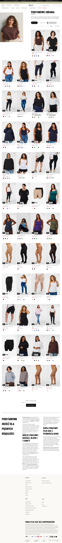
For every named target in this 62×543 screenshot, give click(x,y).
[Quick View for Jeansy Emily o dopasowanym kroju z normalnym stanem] (29, 296)
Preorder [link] (39, 7)
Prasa (43, 504)
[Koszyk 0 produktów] (59, 5)
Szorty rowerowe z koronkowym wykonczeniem (37, 174)
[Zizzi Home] (31, 5)
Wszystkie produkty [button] (5, 7)
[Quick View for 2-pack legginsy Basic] (14, 296)
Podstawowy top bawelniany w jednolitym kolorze (37, 52)
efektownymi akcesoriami (32, 464)
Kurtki (26, 484)
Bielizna (26, 493)
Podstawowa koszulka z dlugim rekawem (7, 387)
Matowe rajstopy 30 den (49, 387)
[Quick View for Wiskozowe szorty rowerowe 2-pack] (44, 205)
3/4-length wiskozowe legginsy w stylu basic (37, 82)
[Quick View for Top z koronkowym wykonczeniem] (44, 144)
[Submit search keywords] (41, 5)
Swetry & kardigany (28, 488)
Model (51, 25)
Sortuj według (57, 25)
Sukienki (26, 490)
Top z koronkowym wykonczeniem (21, 174)
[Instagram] (50, 536)
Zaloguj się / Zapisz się (46, 480)
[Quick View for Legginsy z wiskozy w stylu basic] (58, 175)
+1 (25, 299)
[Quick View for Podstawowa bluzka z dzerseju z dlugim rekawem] (14, 175)
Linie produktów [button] (32, 7)
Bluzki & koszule (28, 482)
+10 (54, 55)
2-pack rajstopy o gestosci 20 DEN (36, 265)
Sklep (3, 5)
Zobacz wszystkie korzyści (46, 482)
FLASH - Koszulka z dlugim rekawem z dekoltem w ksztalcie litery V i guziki (37, 113)
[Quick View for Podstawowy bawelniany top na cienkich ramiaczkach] (58, 296)
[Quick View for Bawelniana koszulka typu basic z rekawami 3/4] (29, 205)
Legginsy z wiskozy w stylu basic (50, 174)
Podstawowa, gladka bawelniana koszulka (51, 52)
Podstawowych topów (26, 417)
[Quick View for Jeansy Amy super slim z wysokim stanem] (14, 113)
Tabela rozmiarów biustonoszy (30, 507)
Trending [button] (17, 7)
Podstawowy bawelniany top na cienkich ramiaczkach (51, 296)
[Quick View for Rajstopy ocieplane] (29, 266)
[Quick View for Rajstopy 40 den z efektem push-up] (14, 266)
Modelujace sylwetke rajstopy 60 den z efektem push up (52, 266)
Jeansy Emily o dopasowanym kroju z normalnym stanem (23, 296)
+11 (40, 55)
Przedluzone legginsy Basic (50, 82)
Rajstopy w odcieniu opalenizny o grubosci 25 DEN (37, 387)
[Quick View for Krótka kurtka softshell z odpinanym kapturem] (14, 144)
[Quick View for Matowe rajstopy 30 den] (58, 387)
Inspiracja (9, 5)
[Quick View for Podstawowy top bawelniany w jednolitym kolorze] (44, 52)
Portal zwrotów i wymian (29, 505)
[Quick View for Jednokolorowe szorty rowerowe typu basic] (44, 296)
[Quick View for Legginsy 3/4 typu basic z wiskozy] (14, 205)
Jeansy (26, 495)
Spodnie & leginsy (28, 486)
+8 (54, 86)
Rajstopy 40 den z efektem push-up (7, 265)
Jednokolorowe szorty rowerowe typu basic (8, 326)
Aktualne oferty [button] (24, 7)
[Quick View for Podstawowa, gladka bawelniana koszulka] (58, 52)
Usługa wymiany (28, 503)
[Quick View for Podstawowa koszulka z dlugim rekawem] (29, 357)
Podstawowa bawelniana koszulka (7, 82)
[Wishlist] (44, 31)
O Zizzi (43, 501)
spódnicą (37, 419)
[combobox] (46, 5)
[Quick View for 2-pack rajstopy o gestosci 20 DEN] (44, 266)
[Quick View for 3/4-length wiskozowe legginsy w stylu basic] (44, 83)
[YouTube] (56, 536)
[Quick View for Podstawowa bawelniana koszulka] (14, 83)
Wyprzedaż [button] (44, 7)
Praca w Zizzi (44, 506)
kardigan (32, 420)
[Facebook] (52, 536)
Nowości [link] (12, 7)
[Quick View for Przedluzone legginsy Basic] (58, 83)
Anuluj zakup (27, 514)
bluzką (23, 463)
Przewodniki (16, 5)
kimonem (32, 452)
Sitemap (50, 540)
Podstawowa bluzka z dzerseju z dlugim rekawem (7, 175)
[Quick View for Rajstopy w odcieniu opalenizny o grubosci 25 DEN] (44, 387)
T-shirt (34, 443)
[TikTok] (54, 536)
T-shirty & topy (28, 480)
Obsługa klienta (28, 501)
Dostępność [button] (27, 512)
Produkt (47, 25)
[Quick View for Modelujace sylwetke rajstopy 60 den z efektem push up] (58, 266)
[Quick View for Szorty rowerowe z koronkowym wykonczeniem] (44, 175)
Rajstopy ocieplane (19, 265)
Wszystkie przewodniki (29, 510)
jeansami (32, 419)
